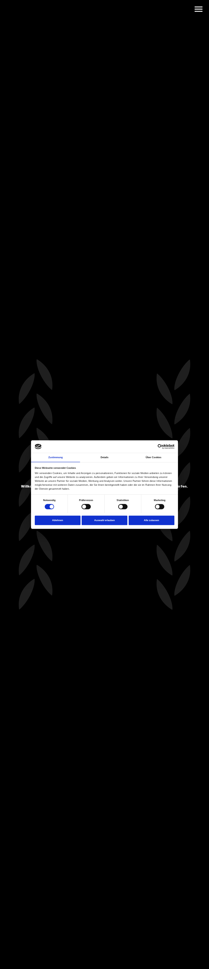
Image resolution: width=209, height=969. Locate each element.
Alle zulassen (151, 520)
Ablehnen (57, 520)
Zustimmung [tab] (55, 457)
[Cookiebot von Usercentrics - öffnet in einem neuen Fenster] (160, 446)
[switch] (86, 506)
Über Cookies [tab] (153, 457)
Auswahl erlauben (104, 520)
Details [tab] (105, 457)
